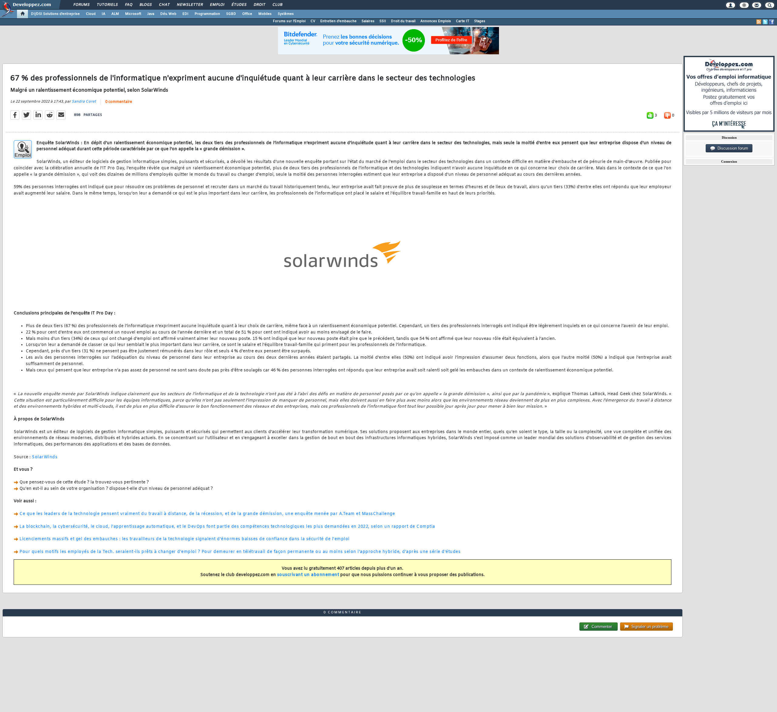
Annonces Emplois (435, 21)
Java (150, 14)
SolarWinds (44, 457)
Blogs (145, 4)
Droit (259, 4)
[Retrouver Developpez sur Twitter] (765, 21)
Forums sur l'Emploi (289, 21)
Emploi (217, 4)
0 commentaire (118, 102)
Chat (164, 4)
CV (312, 21)
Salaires (368, 21)
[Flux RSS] (758, 21)
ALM (115, 14)
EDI (185, 14)
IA (103, 14)
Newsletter (189, 4)
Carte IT (462, 21)
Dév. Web (168, 14)
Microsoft (133, 14)
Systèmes (286, 14)
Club (277, 4)
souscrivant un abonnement (308, 575)
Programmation (207, 14)
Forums (81, 4)
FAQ (128, 4)
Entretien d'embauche (338, 21)
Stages (479, 21)
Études (239, 4)
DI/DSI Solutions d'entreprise (55, 14)
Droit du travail (403, 21)
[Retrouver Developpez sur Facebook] (771, 21)
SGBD (231, 14)
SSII (382, 21)
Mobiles (265, 14)
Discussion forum (731, 148)
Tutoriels (107, 4)
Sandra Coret (84, 101)
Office (247, 14)
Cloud (91, 14)
